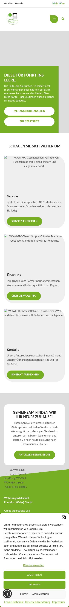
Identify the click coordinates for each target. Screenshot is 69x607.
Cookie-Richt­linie (14, 602)
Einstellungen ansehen (34, 594)
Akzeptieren (34, 575)
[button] (63, 517)
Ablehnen (34, 584)
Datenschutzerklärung (37, 602)
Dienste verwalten (33, 565)
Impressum (58, 602)
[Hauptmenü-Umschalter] (54, 19)
